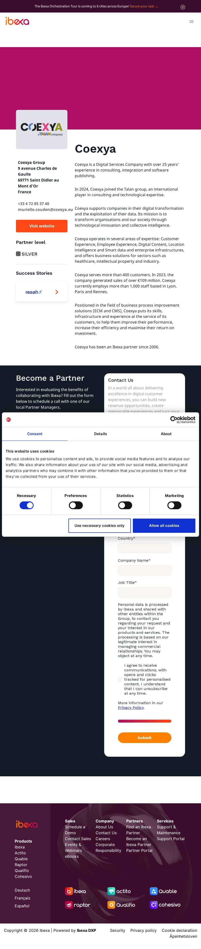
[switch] (76, 505)
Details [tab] (100, 433)
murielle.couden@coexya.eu (45, 209)
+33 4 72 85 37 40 (33, 203)
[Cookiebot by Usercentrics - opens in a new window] (173, 419)
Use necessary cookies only (100, 525)
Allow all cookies (164, 525)
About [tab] (166, 433)
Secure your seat (142, 6)
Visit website (41, 226)
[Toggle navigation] (191, 22)
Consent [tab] (34, 433)
